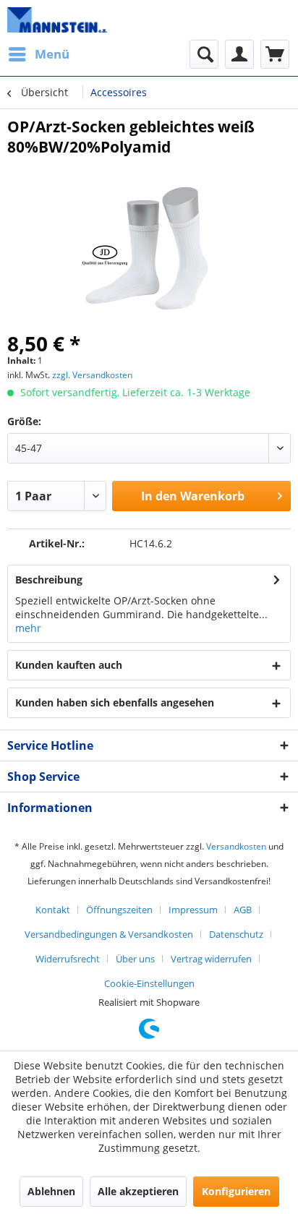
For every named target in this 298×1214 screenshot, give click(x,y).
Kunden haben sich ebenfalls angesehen (114, 702)
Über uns (135, 958)
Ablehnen (51, 1191)
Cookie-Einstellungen (149, 983)
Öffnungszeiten (119, 909)
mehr (28, 628)
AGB (243, 909)
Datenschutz (236, 934)
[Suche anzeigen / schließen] (204, 54)
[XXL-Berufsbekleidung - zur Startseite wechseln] (57, 20)
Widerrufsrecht (67, 958)
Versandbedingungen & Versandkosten (109, 934)
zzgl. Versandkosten (92, 375)
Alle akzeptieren (138, 1191)
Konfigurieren (236, 1191)
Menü (52, 54)
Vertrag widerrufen (211, 958)
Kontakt (52, 909)
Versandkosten (236, 846)
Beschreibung (48, 579)
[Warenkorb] (274, 54)
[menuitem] (38, 54)
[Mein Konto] (239, 54)
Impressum (193, 909)
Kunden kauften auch (68, 665)
